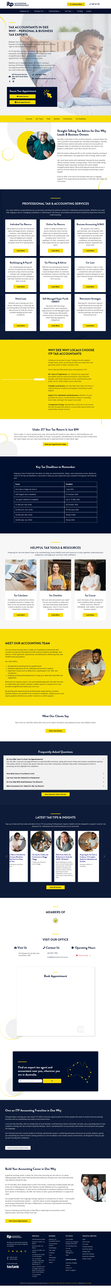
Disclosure (68, 1283)
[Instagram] (25, 1251)
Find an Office (12, 1259)
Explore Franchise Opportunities (17, 1148)
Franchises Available (71, 1263)
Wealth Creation (86, 1259)
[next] (104, 856)
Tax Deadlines (81, 119)
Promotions (67, 119)
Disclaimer (74, 1283)
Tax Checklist (69, 1239)
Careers (68, 1265)
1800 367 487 (95, 4)
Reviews (57, 119)
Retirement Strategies (88, 1256)
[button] (23, 96)
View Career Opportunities (18, 1221)
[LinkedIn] (17, 1251)
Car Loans (85, 1244)
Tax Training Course (71, 1246)
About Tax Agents (71, 1270)
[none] (104, 759)
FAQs (48, 119)
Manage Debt (86, 1251)
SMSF (84, 1239)
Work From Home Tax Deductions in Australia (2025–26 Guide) (46, 856)
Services (29, 119)
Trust (50, 1255)
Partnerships (52, 1257)
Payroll (51, 1262)
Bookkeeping (52, 1248)
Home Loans (86, 1242)
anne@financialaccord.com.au (45, 78)
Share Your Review (55, 731)
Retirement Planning (88, 1254)
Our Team (39, 119)
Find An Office (77, 4)
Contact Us (69, 1268)
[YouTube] (21, 1251)
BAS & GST (52, 1260)
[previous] (6, 856)
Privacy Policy (51, 1283)
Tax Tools (68, 11)
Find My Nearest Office (38, 1239)
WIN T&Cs (62, 1283)
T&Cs (57, 1283)
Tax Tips (68, 1248)
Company (51, 1252)
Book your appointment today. (55, 444)
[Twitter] (13, 1251)
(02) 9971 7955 (40, 75)
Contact (88, 11)
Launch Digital (87, 1283)
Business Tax (39, 11)
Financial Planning (87, 1246)
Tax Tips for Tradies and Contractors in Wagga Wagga (22, 856)
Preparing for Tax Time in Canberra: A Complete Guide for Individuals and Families (69, 858)
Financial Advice (54, 11)
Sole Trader (52, 1250)
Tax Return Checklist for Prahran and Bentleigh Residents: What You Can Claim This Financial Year (93, 858)
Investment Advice (87, 1249)
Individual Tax (24, 11)
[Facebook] (8, 1251)
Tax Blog (80, 11)
